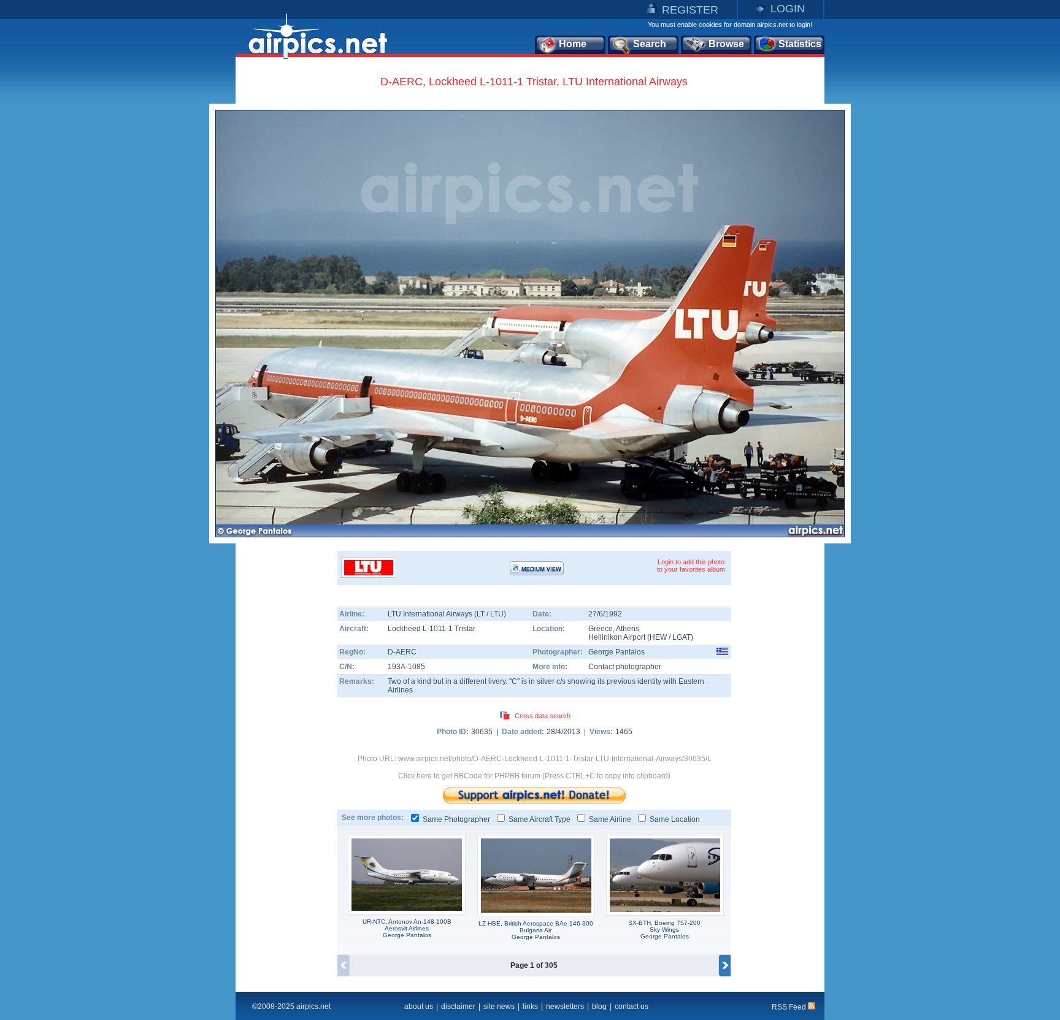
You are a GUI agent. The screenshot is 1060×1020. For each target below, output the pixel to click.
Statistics (799, 44)
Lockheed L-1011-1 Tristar (431, 628)
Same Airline (610, 819)
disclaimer (458, 1006)
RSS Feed (790, 1007)
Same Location (675, 819)
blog (599, 1006)
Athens (627, 628)
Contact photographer (624, 666)
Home (572, 44)
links (530, 1006)
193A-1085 (406, 666)
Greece (600, 628)
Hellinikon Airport (616, 637)
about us (418, 1006)
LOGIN (787, 8)
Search (649, 44)
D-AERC (402, 652)
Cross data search (542, 715)
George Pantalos (616, 652)
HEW (658, 637)
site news (499, 1006)
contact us (631, 1006)
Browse (726, 44)
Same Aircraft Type (539, 819)
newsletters (565, 1006)
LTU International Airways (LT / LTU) (447, 614)
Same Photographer (456, 819)
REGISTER (690, 10)
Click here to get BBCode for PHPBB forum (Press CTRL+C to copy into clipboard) (534, 776)
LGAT (681, 637)
